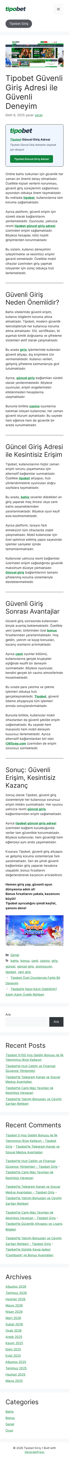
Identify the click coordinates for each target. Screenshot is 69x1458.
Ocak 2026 (14, 1330)
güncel (10, 966)
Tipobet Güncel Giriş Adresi (31, 159)
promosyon (44, 966)
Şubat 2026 (14, 1324)
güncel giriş (25, 378)
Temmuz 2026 (16, 1293)
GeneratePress (34, 1452)
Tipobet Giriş (18, 23)
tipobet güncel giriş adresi (35, 226)
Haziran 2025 (15, 1374)
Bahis (10, 1411)
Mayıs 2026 (14, 1305)
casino (34, 406)
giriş (23, 350)
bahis (25, 497)
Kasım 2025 (14, 1343)
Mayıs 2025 (14, 1381)
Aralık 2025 (14, 1337)
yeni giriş (24, 972)
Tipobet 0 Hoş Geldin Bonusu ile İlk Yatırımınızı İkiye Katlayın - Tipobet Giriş (31, 1140)
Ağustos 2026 (16, 1286)
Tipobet (15, 139)
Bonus (10, 1418)
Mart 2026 (13, 1318)
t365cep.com (16, 743)
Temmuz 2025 (16, 1368)
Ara (8, 1014)
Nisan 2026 (14, 1312)
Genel (14, 955)
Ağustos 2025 (16, 1362)
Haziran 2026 (16, 1299)
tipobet (29, 197)
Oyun (9, 1430)
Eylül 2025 (13, 1356)
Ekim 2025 (13, 1349)
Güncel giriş (15, 572)
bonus (52, 630)
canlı (19, 654)
